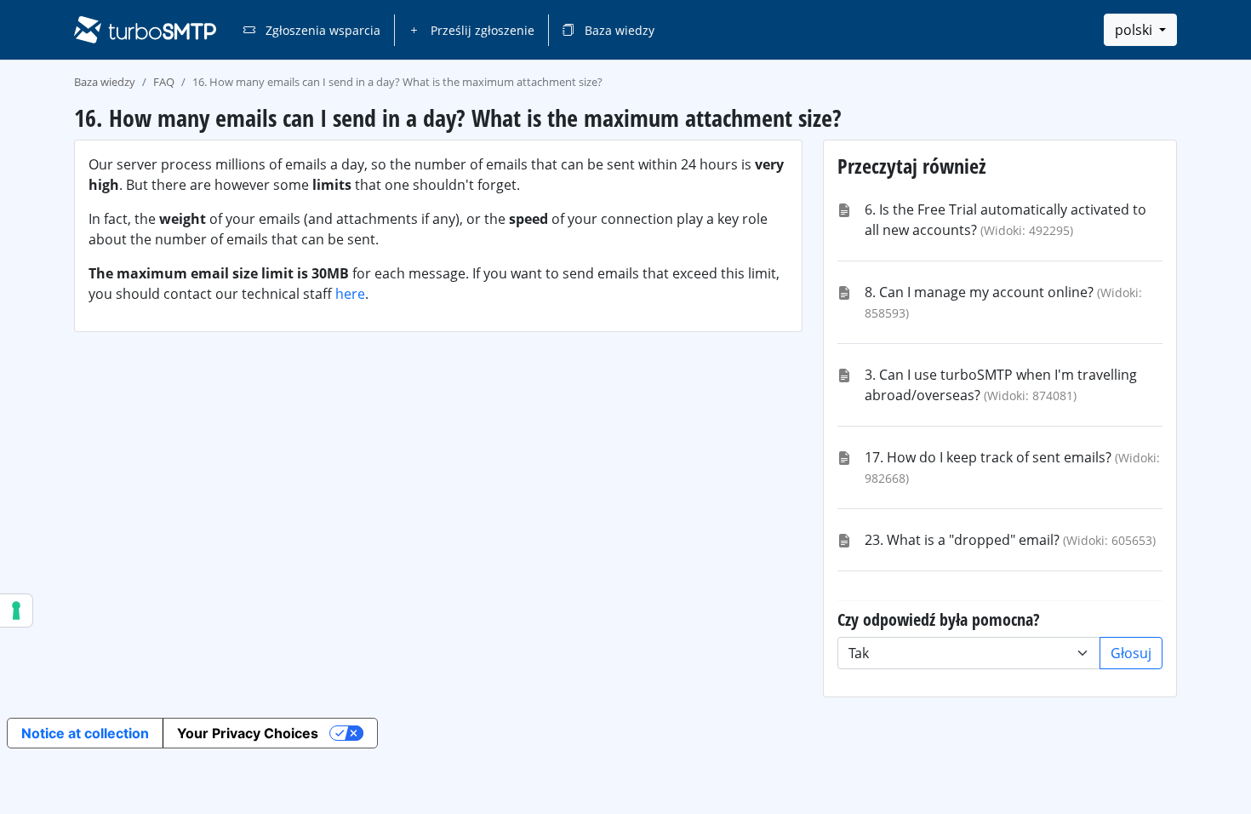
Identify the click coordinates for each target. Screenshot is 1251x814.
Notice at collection (85, 733)
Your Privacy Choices (247, 733)
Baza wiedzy (617, 30)
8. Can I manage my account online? (979, 292)
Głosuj (1131, 653)
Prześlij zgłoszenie (480, 30)
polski (1135, 29)
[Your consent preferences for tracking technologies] (16, 610)
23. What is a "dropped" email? (962, 539)
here (350, 293)
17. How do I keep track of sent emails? (988, 457)
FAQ (163, 81)
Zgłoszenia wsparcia (321, 30)
